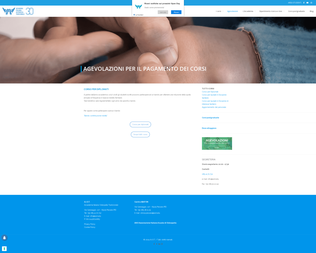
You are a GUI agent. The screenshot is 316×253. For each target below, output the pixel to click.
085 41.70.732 (207, 174)
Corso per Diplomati (210, 92)
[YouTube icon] (157, 244)
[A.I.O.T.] (18, 11)
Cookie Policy (89, 227)
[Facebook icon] (154, 244)
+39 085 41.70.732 (94, 213)
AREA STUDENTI (294, 3)
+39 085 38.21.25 (144, 210)
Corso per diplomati (140, 124)
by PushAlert (139, 15)
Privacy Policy (89, 224)
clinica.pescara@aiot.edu (150, 213)
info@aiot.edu (95, 216)
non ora (163, 12)
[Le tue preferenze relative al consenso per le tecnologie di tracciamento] (4, 248)
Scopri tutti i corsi (140, 134)
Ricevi (176, 12)
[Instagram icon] (162, 244)
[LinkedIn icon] (159, 244)
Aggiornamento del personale (214, 107)
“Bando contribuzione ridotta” (95, 116)
